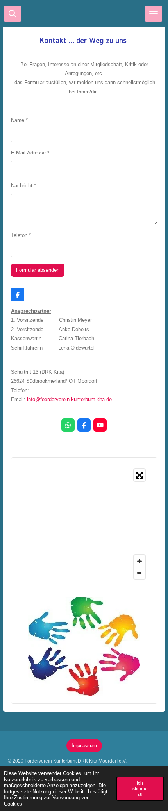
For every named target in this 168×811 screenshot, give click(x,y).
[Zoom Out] (139, 573)
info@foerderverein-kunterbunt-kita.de (69, 399)
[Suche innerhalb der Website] (12, 14)
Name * (19, 120)
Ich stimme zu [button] (140, 788)
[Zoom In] (139, 561)
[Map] (84, 524)
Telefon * (21, 235)
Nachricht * (23, 185)
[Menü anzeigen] (153, 14)
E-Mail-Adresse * (30, 153)
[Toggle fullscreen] (139, 475)
